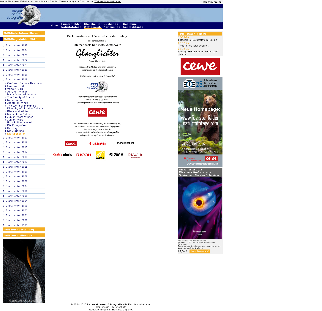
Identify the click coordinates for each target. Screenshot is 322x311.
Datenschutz (118, 307)
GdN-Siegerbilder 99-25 (20, 39)
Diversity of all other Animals (25, 108)
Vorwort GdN (15, 88)
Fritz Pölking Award (19, 122)
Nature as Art (15, 100)
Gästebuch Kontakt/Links (133, 25)
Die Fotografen (16, 125)
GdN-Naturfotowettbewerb (23, 33)
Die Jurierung (15, 131)
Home (55, 25)
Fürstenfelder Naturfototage (71, 25)
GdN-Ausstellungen (18, 235)
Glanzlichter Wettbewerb (93, 25)
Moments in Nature (19, 114)
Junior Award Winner (20, 117)
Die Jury (12, 128)
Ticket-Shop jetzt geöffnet (193, 45)
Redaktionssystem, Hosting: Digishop (111, 309)
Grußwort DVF (16, 86)
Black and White (17, 111)
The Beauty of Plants (20, 97)
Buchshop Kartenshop (112, 25)
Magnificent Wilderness (22, 94)
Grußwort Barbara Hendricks (25, 83)
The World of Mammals (21, 105)
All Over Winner (17, 91)
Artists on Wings (17, 102)
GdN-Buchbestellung (19, 229)
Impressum (102, 307)
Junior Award (15, 119)
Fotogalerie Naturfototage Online (197, 40)
